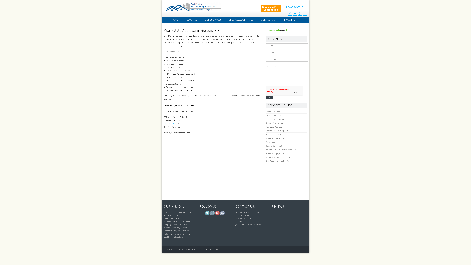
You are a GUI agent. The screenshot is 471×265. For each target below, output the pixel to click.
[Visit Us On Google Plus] (217, 215)
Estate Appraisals (273, 111)
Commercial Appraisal (275, 119)
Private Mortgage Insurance (277, 138)
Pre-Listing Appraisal (274, 134)
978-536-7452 (295, 7)
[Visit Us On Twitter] (207, 215)
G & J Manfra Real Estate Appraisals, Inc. (200, 249)
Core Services (213, 19)
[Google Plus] (300, 13)
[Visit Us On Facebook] (212, 215)
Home (175, 19)
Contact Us (268, 19)
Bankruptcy (270, 142)
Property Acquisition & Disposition (280, 157)
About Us (191, 19)
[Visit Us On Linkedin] (222, 215)
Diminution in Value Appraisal (278, 130)
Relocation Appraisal (274, 127)
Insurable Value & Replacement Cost (281, 149)
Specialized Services (241, 19)
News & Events (291, 19)
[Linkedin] (305, 13)
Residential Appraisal (274, 123)
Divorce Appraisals (273, 115)
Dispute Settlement (274, 146)
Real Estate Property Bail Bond (278, 161)
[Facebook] (290, 13)
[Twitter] (295, 13)
